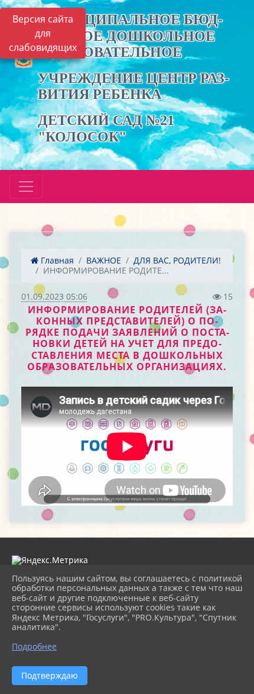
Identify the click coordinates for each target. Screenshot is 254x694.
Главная (56, 260)
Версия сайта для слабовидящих (43, 33)
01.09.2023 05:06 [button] (54, 296)
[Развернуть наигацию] (26, 186)
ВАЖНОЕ (103, 260)
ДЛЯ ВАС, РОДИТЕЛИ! (177, 260)
